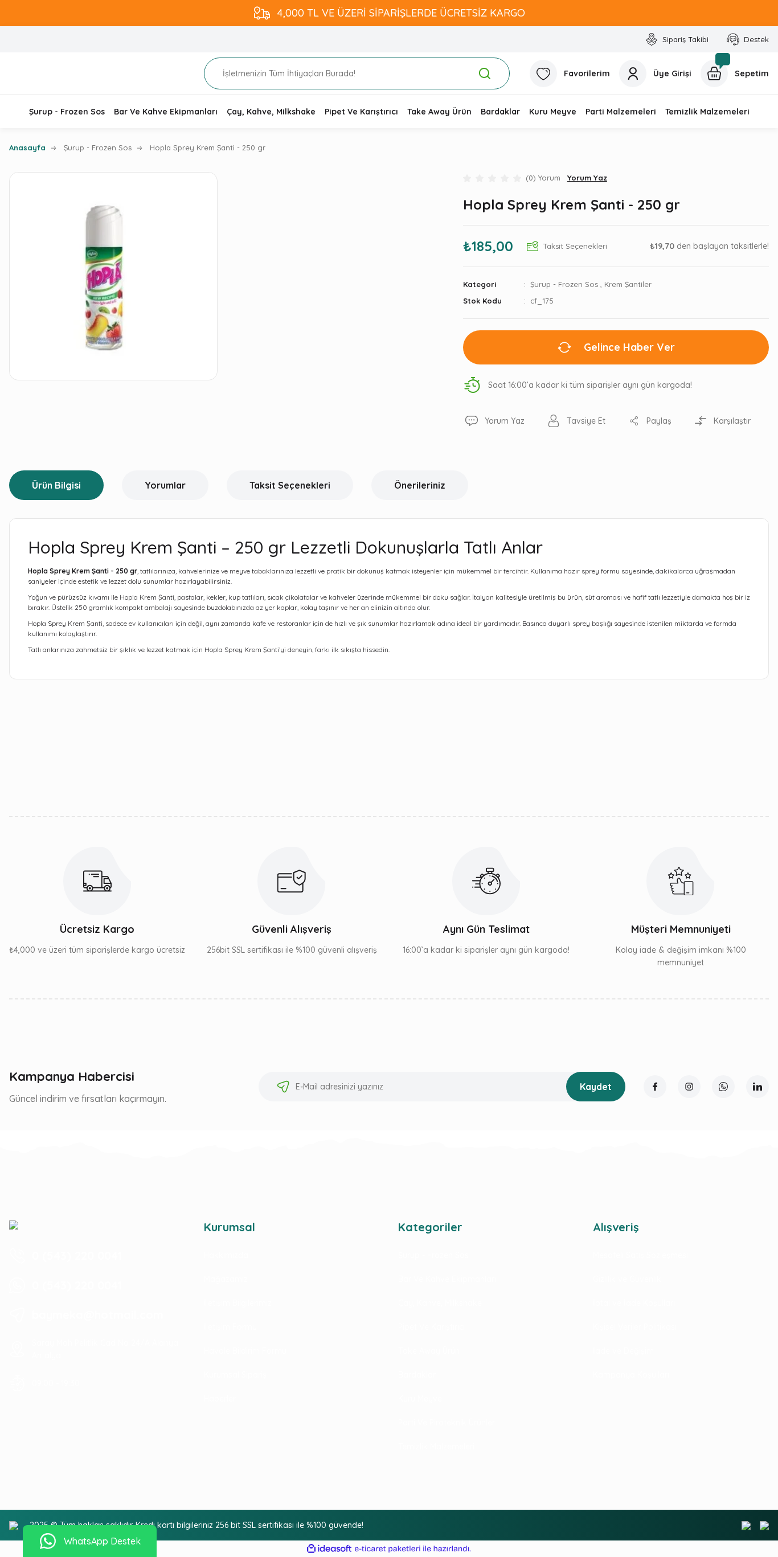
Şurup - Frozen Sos (564, 284)
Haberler (220, 1399)
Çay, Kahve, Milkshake (440, 1303)
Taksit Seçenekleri (289, 485)
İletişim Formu (230, 1327)
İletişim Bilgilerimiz (238, 1303)
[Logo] (13, 1224)
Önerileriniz (419, 485)
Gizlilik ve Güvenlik (627, 1279)
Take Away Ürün (429, 1351)
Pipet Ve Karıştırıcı (431, 1327)
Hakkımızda (226, 1255)
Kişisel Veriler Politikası (635, 1327)
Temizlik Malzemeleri (436, 1446)
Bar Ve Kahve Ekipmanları (447, 1279)
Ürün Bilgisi (56, 485)
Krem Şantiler (628, 284)
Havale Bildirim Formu (245, 1351)
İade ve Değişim (623, 1351)
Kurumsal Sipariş (235, 1375)
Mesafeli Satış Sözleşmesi (640, 1255)
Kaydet (596, 1086)
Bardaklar (417, 1375)
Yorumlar (165, 485)
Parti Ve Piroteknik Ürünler (446, 1422)
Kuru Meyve (420, 1399)
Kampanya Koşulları (631, 1375)
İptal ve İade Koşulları (634, 1303)
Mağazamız (226, 1279)
